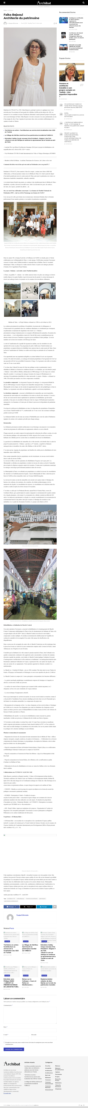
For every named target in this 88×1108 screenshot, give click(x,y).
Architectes (10, 10)
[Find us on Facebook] (79, 1105)
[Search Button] (83, 2)
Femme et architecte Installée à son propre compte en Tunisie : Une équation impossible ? (68, 90)
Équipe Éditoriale (13, 23)
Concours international (49, 1082)
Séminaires (58, 1083)
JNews (8, 1105)
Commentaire (8, 1005)
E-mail (6, 1034)
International (49, 1089)
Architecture (49, 1073)
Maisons (57, 1066)
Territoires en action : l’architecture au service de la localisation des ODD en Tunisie (11, 949)
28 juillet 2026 (8, 955)
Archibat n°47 (11, 898)
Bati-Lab (47, 1075)
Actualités (48, 1068)
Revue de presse (58, 1079)
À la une (7, 941)
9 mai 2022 (72, 51)
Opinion (57, 1072)
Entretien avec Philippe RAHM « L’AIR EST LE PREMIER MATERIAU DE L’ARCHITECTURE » (11, 983)
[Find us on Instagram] (83, 1105)
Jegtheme (36, 1105)
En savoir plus (7, 1093)
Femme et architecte (31, 898)
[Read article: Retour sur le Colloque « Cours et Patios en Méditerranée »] (30, 971)
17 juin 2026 (26, 987)
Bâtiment (48, 1077)
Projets (57, 1076)
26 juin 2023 (73, 41)
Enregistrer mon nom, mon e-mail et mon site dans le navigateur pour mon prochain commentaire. (29, 1043)
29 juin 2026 (7, 989)
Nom (5, 1027)
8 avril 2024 (24, 23)
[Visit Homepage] (44, 2)
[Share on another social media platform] (55, 906)
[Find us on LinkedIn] (81, 1105)
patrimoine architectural (11, 901)
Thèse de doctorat (58, 1085)
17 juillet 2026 (73, 29)
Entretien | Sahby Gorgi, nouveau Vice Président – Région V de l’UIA (30, 140)
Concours (48, 1080)
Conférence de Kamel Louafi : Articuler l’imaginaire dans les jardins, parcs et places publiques (76, 36)
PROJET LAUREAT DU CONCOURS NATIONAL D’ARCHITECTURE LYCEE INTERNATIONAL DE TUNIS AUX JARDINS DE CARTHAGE (72, 137)
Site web (33, 1034)
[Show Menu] (4, 2)
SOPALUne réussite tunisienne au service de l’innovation (74, 114)
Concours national (48, 1086)
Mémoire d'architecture (59, 1068)
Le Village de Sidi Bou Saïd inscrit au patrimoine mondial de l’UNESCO (29, 135)
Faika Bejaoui (20, 898)
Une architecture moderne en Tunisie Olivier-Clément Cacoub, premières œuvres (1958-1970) (73, 105)
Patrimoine (58, 1074)
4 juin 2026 (44, 987)
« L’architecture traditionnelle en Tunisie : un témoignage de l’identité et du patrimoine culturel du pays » (74, 125)
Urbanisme (58, 1089)
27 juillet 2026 (26, 953)
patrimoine (42, 898)
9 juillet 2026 (44, 962)
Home (5, 10)
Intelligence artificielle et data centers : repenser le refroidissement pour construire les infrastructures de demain (76, 22)
